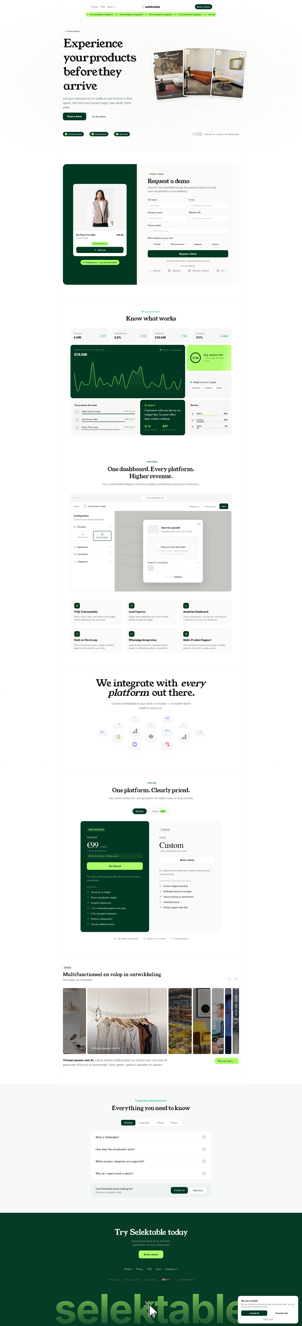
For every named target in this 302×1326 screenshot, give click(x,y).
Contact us (179, 1190)
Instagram (170, 1269)
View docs (198, 1190)
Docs (109, 6)
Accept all (254, 1313)
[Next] (236, 979)
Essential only (281, 1313)
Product (128, 1269)
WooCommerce (178, 244)
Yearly (158, 811)
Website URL (195, 212)
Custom (215, 244)
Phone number (154, 225)
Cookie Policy (150, 1279)
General (128, 1122)
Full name (152, 199)
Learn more (268, 1319)
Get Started (115, 866)
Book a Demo (187, 859)
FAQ (102, 6)
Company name (155, 212)
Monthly (140, 811)
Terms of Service (132, 1279)
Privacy (174, 1122)
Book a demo (74, 116)
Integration (144, 1122)
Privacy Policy (114, 1279)
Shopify (157, 244)
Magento (198, 244)
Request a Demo (188, 253)
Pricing (94, 6)
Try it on (102, 249)
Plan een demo (225, 1060)
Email (191, 199)
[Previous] (229, 979)
